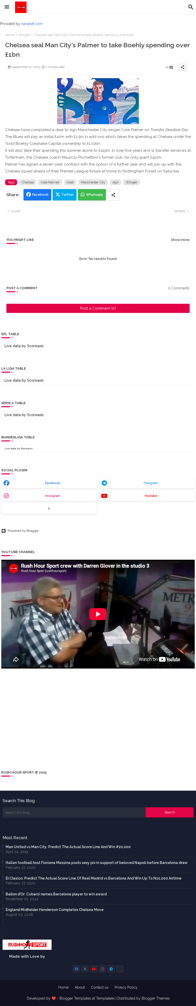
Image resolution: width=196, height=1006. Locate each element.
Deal (70, 182)
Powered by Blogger (23, 531)
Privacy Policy (126, 987)
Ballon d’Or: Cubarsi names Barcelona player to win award (56, 894)
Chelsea (28, 182)
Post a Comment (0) (98, 308)
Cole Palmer (50, 182)
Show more (180, 240)
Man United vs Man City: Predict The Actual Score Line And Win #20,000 (68, 847)
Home (9, 35)
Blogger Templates (75, 998)
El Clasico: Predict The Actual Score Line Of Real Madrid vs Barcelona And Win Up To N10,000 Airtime (93, 878)
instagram (52, 496)
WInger (24, 35)
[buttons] (76, 968)
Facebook (40, 194)
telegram (150, 483)
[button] (191, 7)
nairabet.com (32, 24)
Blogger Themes (156, 998)
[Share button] (113, 195)
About (80, 987)
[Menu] (7, 7)
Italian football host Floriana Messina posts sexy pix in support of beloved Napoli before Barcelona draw (97, 863)
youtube (150, 496)
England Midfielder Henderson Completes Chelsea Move (55, 910)
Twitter (67, 194)
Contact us (99, 987)
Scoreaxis (35, 346)
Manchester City (93, 182)
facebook (52, 483)
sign (115, 182)
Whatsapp (94, 194)
